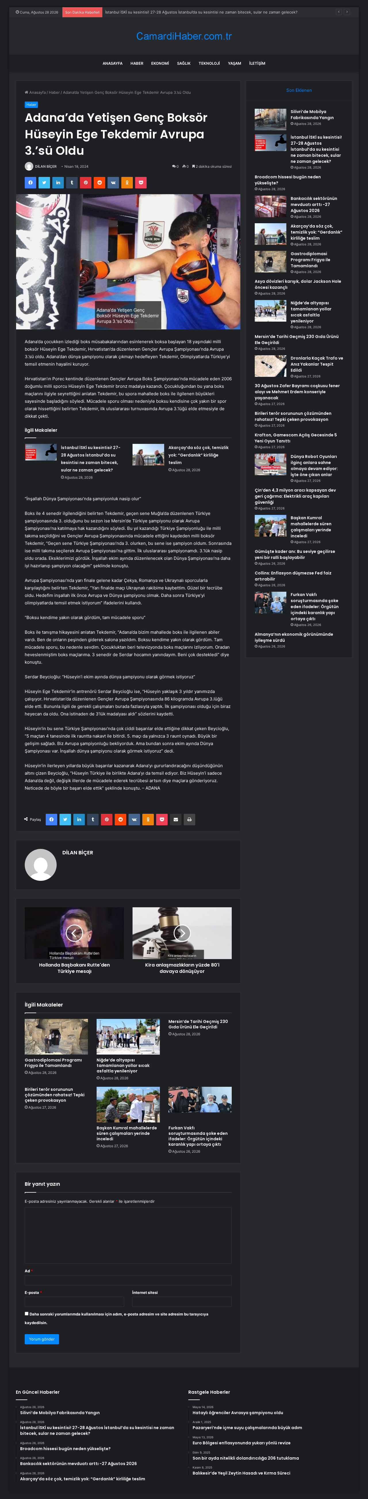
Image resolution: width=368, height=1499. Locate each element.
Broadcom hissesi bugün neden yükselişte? (144, 12)
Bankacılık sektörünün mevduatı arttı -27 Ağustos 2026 (314, 204)
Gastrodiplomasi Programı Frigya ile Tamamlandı (53, 1062)
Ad (29, 1271)
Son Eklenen (299, 90)
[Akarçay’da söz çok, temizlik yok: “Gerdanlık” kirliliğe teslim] (148, 454)
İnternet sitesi (145, 1292)
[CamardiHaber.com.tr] (184, 36)
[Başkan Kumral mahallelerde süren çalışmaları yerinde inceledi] (128, 1104)
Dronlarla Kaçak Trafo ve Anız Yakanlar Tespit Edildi (317, 364)
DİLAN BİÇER (46, 166)
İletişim (257, 63)
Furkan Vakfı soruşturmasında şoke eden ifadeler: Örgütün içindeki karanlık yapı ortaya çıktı (198, 1136)
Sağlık (184, 63)
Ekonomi (160, 63)
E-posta (33, 1292)
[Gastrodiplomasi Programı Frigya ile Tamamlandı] (56, 1037)
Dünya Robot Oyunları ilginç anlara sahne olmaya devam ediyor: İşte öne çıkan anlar (314, 466)
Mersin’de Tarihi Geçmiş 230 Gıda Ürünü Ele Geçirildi (198, 1024)
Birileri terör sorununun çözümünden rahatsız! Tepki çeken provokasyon (55, 1094)
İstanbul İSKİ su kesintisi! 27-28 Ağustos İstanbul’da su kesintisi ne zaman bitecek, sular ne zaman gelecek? (316, 149)
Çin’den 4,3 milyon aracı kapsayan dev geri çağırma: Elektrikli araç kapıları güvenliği (295, 496)
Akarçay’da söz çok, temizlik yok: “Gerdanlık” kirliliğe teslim (198, 455)
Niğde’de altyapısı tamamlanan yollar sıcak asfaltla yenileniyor (123, 1065)
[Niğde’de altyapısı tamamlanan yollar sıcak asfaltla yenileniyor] (128, 1037)
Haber (137, 63)
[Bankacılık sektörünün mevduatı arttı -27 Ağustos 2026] (270, 206)
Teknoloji (209, 63)
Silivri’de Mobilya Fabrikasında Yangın (312, 115)
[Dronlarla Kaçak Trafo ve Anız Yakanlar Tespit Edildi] (270, 366)
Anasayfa (112, 63)
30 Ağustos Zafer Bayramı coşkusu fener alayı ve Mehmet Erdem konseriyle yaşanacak (297, 392)
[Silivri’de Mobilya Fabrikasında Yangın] (270, 119)
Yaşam (234, 63)
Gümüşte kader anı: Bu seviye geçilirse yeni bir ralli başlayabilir (295, 554)
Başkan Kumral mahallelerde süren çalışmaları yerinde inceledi (127, 1133)
